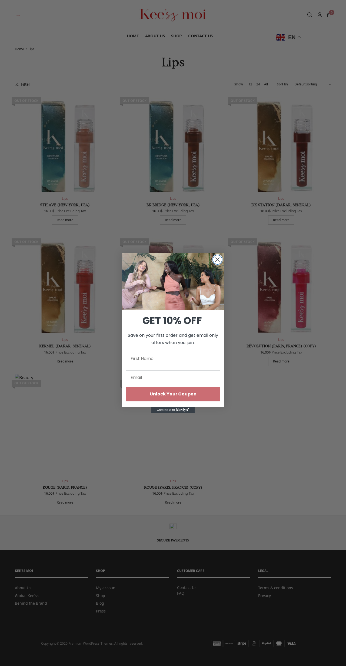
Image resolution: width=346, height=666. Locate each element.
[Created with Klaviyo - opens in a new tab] (173, 410)
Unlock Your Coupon (173, 394)
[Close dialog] (217, 259)
